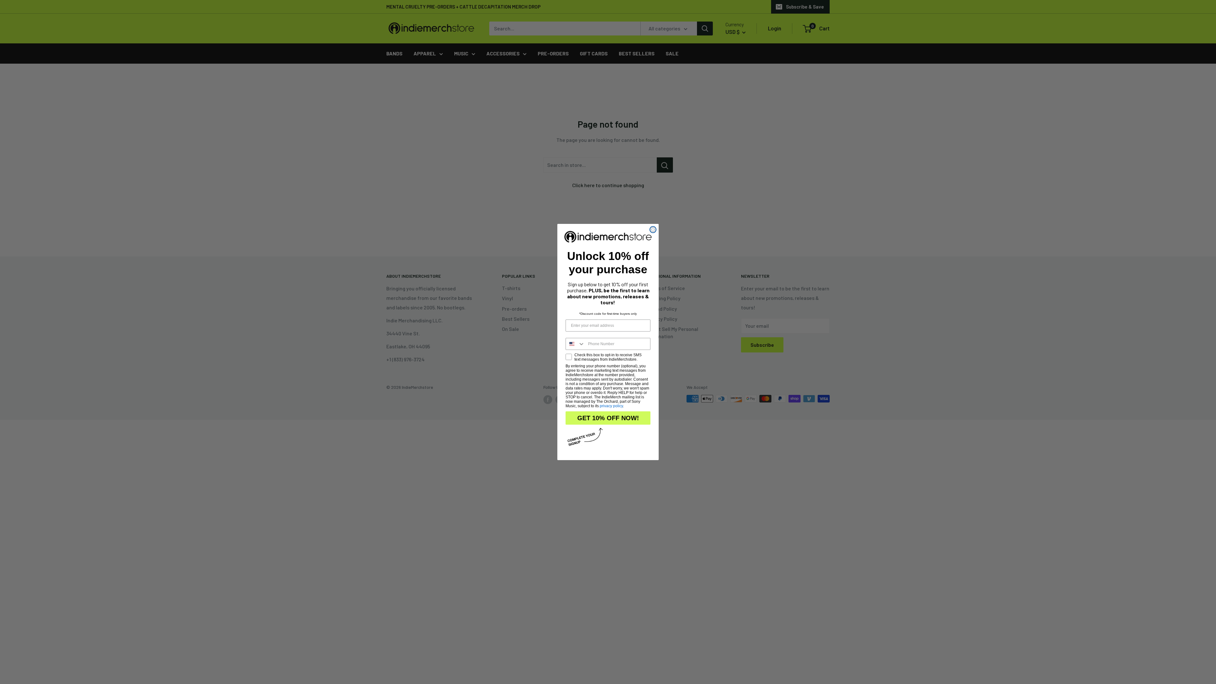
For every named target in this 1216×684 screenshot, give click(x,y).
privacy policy (611, 406)
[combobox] (575, 344)
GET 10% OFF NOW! (608, 418)
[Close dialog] (653, 229)
